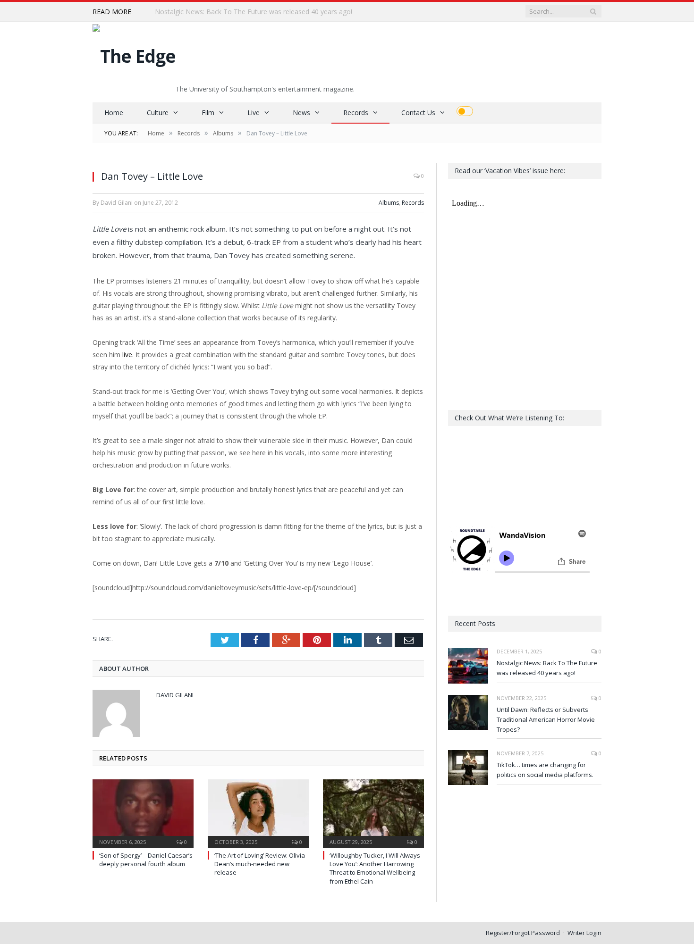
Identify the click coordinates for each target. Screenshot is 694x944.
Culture (158, 112)
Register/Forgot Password (523, 932)
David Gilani (175, 695)
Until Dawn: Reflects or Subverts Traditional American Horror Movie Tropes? (263, 12)
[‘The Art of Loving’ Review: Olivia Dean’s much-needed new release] (258, 812)
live (127, 354)
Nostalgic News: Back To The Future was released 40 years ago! (547, 668)
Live (253, 112)
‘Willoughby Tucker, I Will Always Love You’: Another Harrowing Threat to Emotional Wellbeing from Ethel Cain (375, 868)
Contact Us (418, 112)
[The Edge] (134, 54)
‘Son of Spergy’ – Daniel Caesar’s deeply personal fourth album (146, 859)
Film (208, 112)
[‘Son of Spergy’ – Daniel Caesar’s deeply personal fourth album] (143, 812)
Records (355, 112)
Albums (389, 203)
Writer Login (584, 932)
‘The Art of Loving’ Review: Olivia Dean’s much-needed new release (259, 864)
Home (113, 112)
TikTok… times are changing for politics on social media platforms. (545, 769)
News (301, 112)
